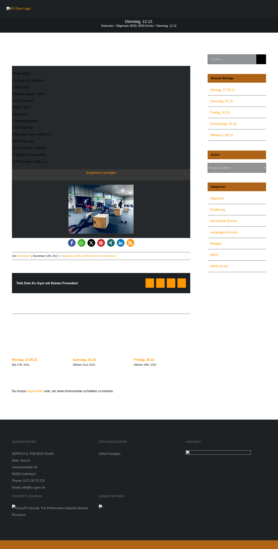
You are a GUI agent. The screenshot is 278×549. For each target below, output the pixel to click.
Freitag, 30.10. (144, 360)
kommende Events (223, 221)
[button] (72, 243)
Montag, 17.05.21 (24, 360)
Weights (216, 243)
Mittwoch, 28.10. (221, 135)
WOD (77, 256)
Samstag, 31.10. (84, 360)
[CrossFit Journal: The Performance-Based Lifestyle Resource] (52, 508)
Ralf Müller (23, 256)
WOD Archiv (89, 256)
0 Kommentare (107, 256)
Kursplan (114, 453)
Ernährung (217, 209)
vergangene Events (224, 232)
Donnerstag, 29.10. (223, 124)
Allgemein (67, 256)
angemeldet (35, 391)
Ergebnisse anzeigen (101, 172)
